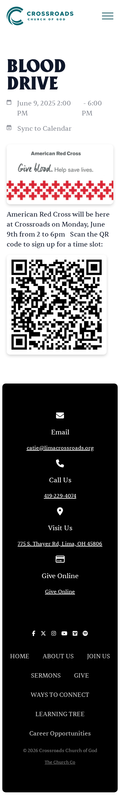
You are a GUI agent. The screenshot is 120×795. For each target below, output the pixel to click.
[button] (107, 16)
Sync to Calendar (44, 128)
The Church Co (60, 762)
